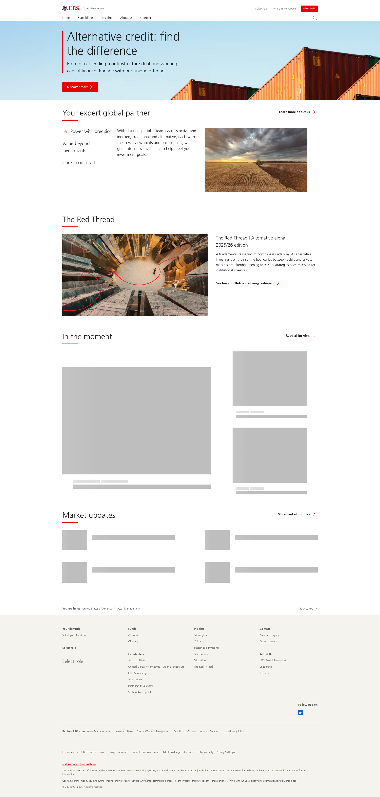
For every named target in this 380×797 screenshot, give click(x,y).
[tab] (85, 131)
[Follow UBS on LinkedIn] (300, 712)
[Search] (315, 18)
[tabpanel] (212, 160)
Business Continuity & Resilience (79, 764)
